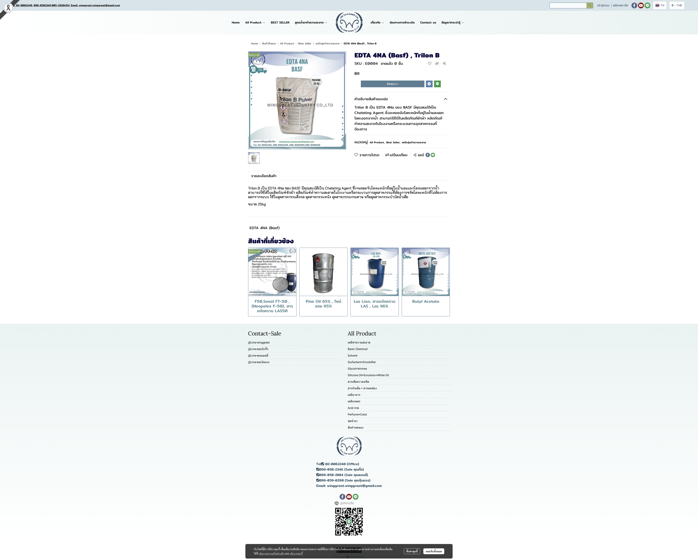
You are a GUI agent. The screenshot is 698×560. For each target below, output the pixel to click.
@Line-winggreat (259, 342)
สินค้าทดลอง (356, 427)
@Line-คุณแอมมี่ (258, 355)
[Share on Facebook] (428, 155)
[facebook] (634, 5)
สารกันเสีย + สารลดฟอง (362, 388)
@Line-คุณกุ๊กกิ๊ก (258, 349)
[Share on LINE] (433, 155)
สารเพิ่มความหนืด (358, 381)
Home (254, 43)
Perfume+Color (357, 414)
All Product (287, 43)
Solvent (352, 355)
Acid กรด (353, 408)
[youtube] (641, 5)
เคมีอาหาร (354, 395)
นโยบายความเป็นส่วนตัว (271, 553)
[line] (647, 5)
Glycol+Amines (357, 368)
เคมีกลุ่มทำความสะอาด (328, 43)
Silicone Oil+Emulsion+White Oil (368, 375)
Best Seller (304, 43)
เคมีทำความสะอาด (359, 342)
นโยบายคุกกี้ (296, 553)
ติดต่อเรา (392, 84)
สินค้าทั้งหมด (269, 43)
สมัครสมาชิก (620, 5)
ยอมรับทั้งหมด (434, 551)
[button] (571, 5)
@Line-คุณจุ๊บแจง (258, 362)
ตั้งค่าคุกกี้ (412, 551)
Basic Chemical (358, 349)
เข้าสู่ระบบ (603, 5)
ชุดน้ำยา (353, 421)
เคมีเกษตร (354, 401)
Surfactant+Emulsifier (362, 362)
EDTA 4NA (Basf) (265, 228)
